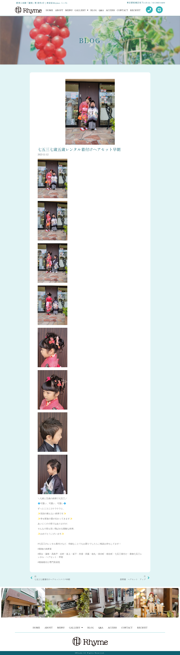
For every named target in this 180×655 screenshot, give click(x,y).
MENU (68, 10)
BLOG (93, 10)
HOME (49, 10)
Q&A (101, 10)
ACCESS (110, 10)
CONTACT (122, 10)
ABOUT (59, 10)
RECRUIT (135, 10)
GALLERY (80, 10)
